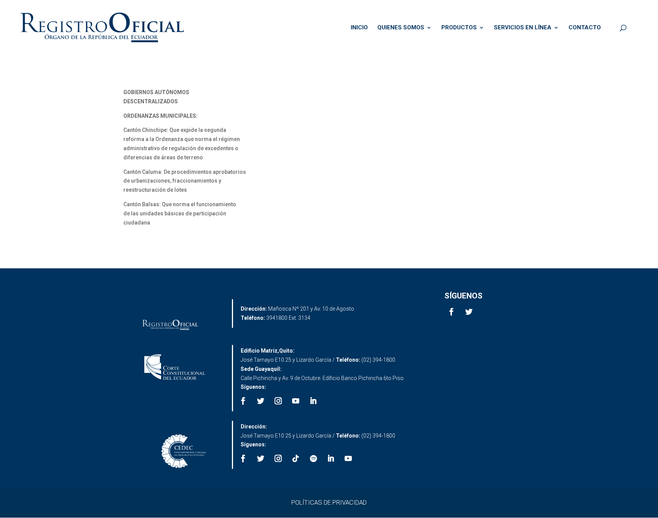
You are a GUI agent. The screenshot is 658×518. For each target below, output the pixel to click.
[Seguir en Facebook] (451, 312)
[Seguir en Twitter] (469, 312)
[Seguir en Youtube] (296, 401)
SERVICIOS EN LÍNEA (522, 28)
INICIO (359, 28)
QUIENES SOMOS (400, 28)
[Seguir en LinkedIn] (313, 401)
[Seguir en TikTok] (296, 458)
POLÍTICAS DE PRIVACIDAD (329, 502)
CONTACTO (585, 28)
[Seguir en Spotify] (313, 458)
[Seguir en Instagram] (278, 401)
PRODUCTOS (459, 28)
